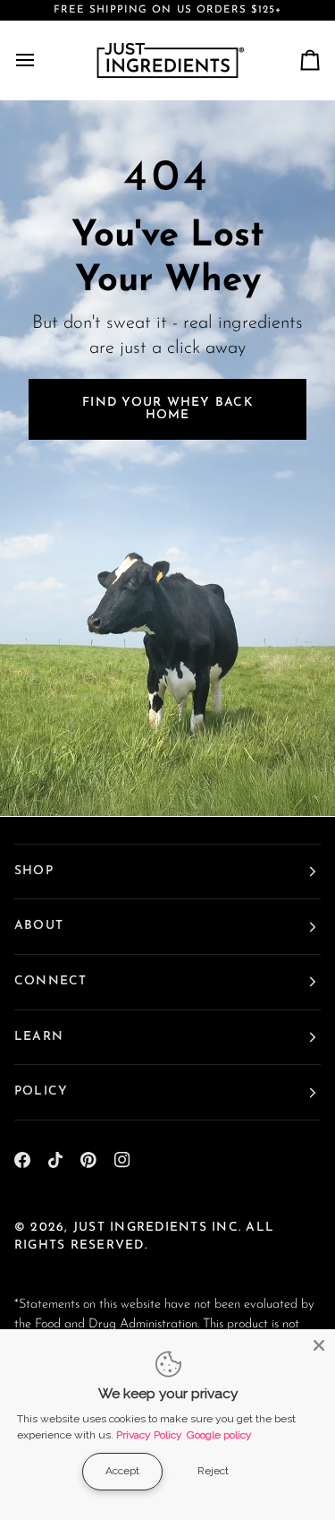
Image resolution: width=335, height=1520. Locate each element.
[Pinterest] (88, 1160)
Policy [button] (41, 1091)
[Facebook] (22, 1160)
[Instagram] (122, 1160)
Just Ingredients (140, 1227)
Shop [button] (34, 871)
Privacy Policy (149, 1435)
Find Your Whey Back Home (167, 409)
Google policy (219, 1435)
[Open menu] (41, 60)
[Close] (319, 1345)
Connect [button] (51, 981)
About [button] (38, 926)
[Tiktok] (55, 1160)
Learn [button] (38, 1037)
